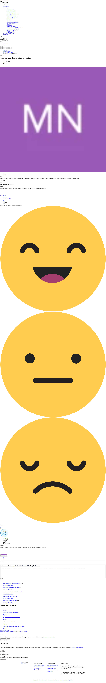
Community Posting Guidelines (6, 631)
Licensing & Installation (7, 198)
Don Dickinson (5, 538)
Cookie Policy (56, 680)
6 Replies (4, 619)
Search (1, 46)
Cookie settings (15, 631)
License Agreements (43, 680)
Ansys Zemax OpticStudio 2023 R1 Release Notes (13, 591)
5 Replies (4, 614)
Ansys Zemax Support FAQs (8, 33)
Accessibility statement (22, 631)
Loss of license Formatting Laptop (10, 600)
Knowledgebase (6, 6)
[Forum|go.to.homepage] (4, 4)
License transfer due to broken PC (10, 596)
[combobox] (8, 48)
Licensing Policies (69, 680)
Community (5, 50)
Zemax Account (63, 680)
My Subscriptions (37, 668)
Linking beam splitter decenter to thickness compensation (11, 617)
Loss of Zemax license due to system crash (12, 583)
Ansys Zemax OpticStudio (52, 665)
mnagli (4, 173)
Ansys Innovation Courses (52, 669)
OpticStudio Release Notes (8, 594)
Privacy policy (35, 680)
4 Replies (4, 624)
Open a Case (50, 671)
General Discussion (6, 51)
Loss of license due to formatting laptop (11, 587)
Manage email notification (39, 665)
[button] (1, 37)
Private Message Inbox (38, 666)
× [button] (0, 641)
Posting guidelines (38, 669)
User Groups (5, 34)
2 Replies (4, 610)
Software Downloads (51, 668)
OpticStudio (5, 197)
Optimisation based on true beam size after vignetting (10, 612)
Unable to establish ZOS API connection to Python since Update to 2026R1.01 (14, 626)
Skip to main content (4, 0)
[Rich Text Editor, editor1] (53, 572)
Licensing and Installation (8, 52)
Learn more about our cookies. (49, 637)
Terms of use (50, 680)
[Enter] (1, 48)
